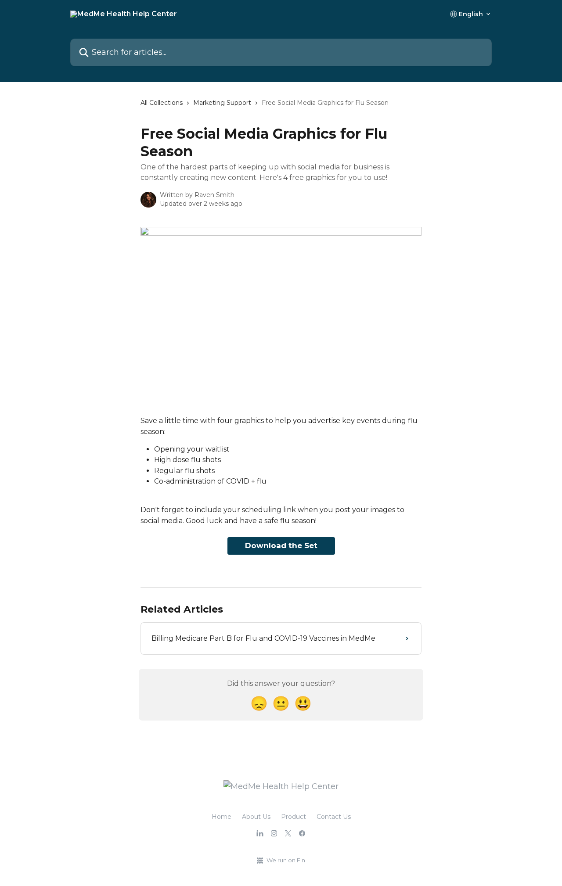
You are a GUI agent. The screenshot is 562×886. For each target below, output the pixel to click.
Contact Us (334, 817)
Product (293, 817)
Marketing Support (222, 103)
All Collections (161, 103)
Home (221, 817)
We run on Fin (286, 860)
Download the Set (281, 545)
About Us (256, 817)
